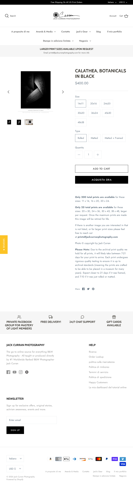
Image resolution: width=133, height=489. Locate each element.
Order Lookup (96, 357)
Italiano (111, 2)
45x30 (108, 113)
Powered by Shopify (14, 479)
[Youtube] (14, 372)
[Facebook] (8, 372)
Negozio (83, 40)
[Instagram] (21, 372)
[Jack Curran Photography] (67, 16)
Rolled (81, 138)
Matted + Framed (114, 138)
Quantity (79, 147)
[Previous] (8, 91)
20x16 (93, 103)
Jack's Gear (82, 31)
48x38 (81, 122)
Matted (94, 138)
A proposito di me (20, 31)
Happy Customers (98, 382)
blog (98, 31)
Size (77, 96)
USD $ (122, 2)
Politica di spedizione (100, 377)
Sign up (15, 430)
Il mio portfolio (114, 31)
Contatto (65, 31)
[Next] (62, 91)
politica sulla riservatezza (102, 362)
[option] (35, 92)
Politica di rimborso (99, 367)
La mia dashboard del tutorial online (108, 387)
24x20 (107, 103)
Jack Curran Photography (24, 476)
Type (77, 131)
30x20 (81, 113)
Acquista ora (101, 180)
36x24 (94, 113)
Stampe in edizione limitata (56, 40)
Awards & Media (44, 31)
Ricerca (92, 352)
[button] (4, 244)
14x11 (81, 103)
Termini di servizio (98, 372)
